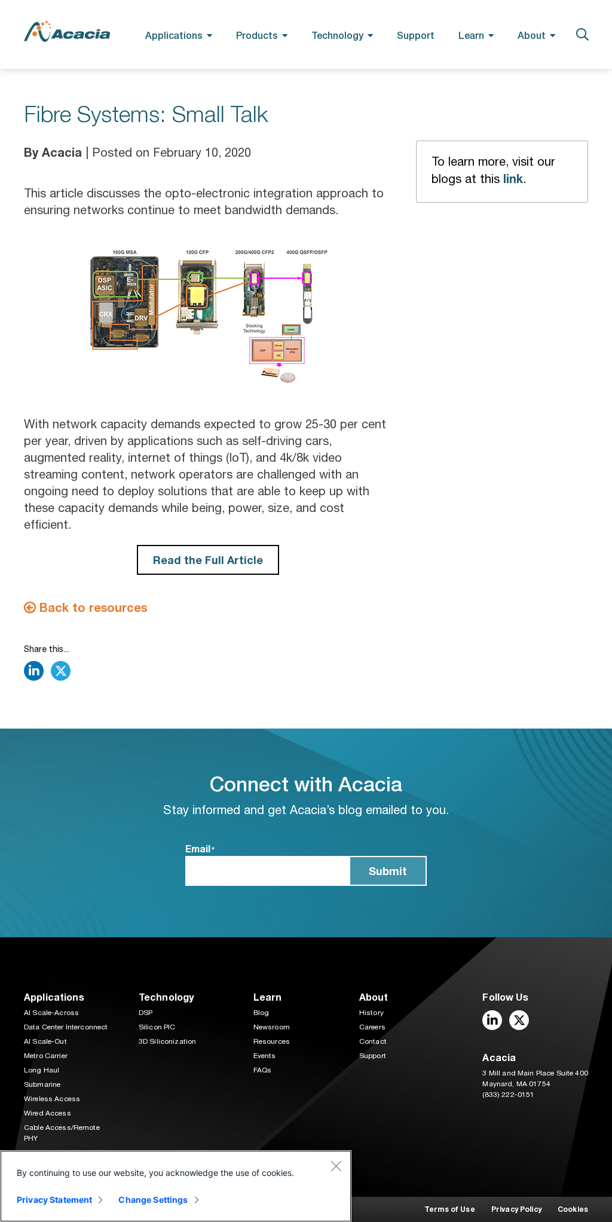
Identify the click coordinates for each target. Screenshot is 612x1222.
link (513, 178)
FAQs (262, 1070)
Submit (388, 870)
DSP (145, 1012)
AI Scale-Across (51, 1012)
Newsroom (271, 1027)
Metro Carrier (46, 1056)
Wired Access (47, 1113)
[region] (175, 1186)
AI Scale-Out (45, 1041)
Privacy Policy (516, 1209)
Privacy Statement (54, 1199)
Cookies (573, 1209)
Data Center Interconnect (66, 1027)
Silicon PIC (157, 1027)
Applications (174, 35)
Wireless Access (52, 1099)
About (532, 35)
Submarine (42, 1084)
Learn (471, 35)
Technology (337, 35)
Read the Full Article (208, 559)
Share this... (46, 649)
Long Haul (41, 1070)
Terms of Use (449, 1209)
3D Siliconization (167, 1041)
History (371, 1012)
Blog (261, 1012)
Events (264, 1056)
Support (415, 35)
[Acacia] (67, 31)
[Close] (336, 1166)
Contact (373, 1041)
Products (257, 35)
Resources (271, 1041)
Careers (372, 1027)
